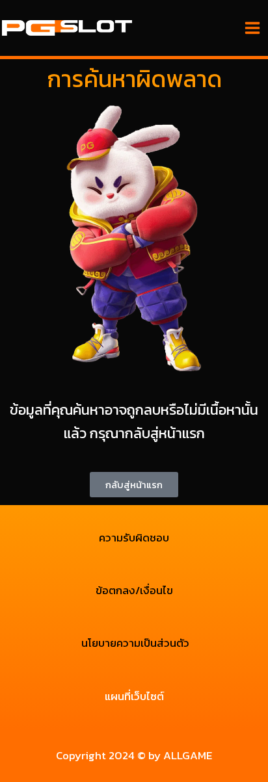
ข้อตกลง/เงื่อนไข (134, 590)
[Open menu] (252, 28)
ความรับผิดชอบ (134, 537)
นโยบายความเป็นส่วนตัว (134, 642)
